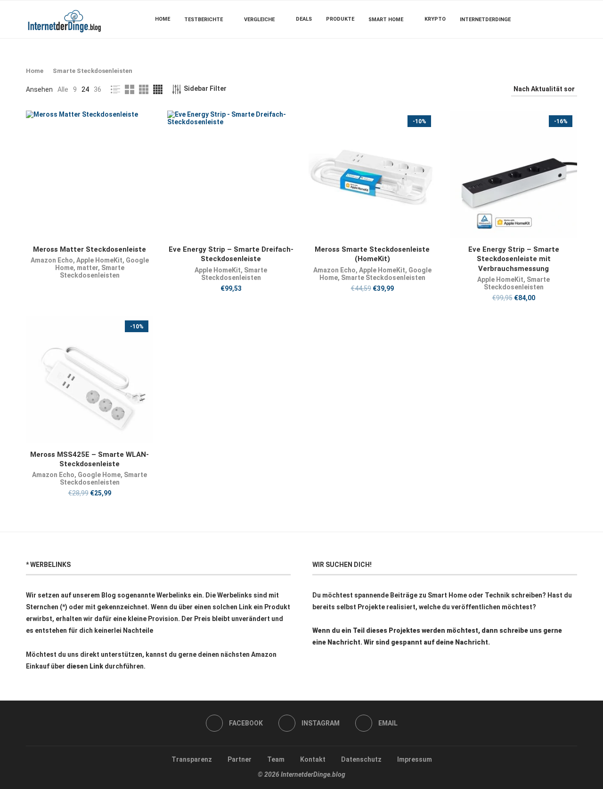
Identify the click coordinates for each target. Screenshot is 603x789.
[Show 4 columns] (158, 89)
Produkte (340, 19)
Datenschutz (361, 759)
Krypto (435, 19)
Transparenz (191, 759)
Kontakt (313, 759)
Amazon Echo (52, 260)
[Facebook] (548, 19)
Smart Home (385, 19)
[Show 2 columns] (129, 89)
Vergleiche (259, 19)
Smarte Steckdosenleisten (92, 271)
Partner (240, 759)
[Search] (572, 19)
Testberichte (203, 19)
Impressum (414, 759)
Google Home (99, 474)
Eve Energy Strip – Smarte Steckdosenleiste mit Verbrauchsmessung (513, 259)
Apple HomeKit (99, 260)
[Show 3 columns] (143, 89)
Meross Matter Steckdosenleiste (89, 249)
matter (87, 267)
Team (276, 759)
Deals (304, 19)
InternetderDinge (485, 19)
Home (162, 19)
